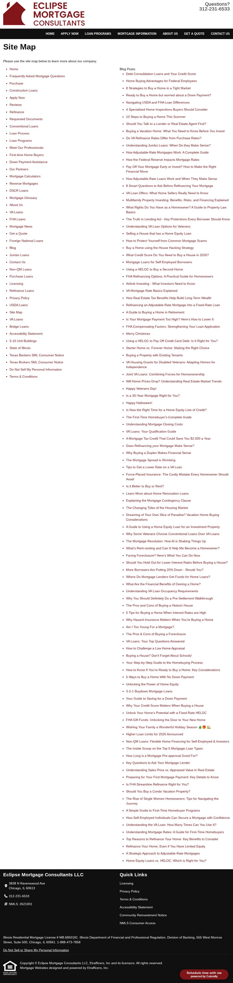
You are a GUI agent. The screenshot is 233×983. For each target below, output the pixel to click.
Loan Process (19, 133)
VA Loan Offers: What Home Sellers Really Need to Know (167, 193)
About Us (170, 33)
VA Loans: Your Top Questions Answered (155, 641)
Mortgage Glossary (23, 198)
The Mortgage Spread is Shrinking (150, 460)
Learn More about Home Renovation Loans (157, 493)
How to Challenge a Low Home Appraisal (155, 648)
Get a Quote (194, 33)
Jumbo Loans (19, 255)
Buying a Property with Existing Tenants (154, 355)
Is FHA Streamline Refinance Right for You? (157, 784)
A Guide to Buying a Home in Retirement (155, 312)
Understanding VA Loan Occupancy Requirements (162, 591)
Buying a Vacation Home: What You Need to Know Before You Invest (175, 131)
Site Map (16, 312)
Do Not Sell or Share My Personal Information (36, 950)
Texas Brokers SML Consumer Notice (36, 362)
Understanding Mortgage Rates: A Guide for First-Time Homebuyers (175, 832)
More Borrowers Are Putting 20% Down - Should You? (164, 570)
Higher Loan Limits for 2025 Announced (154, 734)
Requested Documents (26, 119)
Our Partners (19, 169)
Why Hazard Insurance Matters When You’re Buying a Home (169, 619)
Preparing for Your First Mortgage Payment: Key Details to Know (172, 777)
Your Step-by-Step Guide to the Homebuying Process (164, 662)
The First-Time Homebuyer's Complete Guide (159, 417)
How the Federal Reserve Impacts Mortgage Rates (162, 159)
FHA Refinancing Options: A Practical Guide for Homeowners (169, 276)
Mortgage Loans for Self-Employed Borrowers (159, 262)
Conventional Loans (24, 126)
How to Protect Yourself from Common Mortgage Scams (166, 241)
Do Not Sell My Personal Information (36, 369)
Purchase (16, 83)
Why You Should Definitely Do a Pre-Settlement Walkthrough (169, 598)
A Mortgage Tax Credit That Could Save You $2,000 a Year (168, 438)
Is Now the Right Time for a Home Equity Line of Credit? (166, 410)
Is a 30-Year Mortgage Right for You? (153, 395)
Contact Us (220, 33)
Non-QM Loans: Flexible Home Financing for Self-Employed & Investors (177, 741)
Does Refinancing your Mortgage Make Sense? (160, 446)
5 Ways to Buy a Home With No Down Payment (160, 677)
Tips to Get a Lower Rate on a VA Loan (154, 467)
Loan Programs (98, 33)
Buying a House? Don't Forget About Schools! (159, 655)
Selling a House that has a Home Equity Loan (158, 233)
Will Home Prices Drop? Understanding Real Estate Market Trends (174, 381)
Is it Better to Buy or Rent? (145, 486)
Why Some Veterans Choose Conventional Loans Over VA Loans (172, 534)
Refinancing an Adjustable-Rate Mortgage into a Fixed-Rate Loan (173, 305)
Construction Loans (24, 90)
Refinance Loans (22, 290)
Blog (13, 248)
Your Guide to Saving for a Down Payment (156, 698)
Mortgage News (21, 226)
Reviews (16, 104)
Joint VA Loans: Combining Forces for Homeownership (165, 374)
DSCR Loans (19, 190)
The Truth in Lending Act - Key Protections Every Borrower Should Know (178, 219)
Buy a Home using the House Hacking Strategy (160, 248)
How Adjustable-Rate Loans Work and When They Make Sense (171, 179)
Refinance (17, 112)
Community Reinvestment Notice (143, 915)
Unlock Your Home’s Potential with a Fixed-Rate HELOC (166, 713)
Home (50, 33)
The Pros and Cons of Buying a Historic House (159, 605)
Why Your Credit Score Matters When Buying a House (165, 705)
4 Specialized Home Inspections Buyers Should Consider (167, 109)
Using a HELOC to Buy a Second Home (154, 269)
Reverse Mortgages (24, 183)
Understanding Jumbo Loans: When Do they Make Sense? (168, 145)
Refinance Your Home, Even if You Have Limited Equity (165, 846)
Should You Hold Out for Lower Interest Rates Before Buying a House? (177, 562)
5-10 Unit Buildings (23, 341)
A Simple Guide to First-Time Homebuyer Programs (163, 810)
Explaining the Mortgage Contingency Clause (158, 500)
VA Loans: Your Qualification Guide (151, 431)
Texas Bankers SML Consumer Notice (37, 355)
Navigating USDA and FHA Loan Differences (158, 102)
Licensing (16, 283)
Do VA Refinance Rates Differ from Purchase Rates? (163, 138)
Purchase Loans (21, 276)
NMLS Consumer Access (137, 923)
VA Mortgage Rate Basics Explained (151, 290)
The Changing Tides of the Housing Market (157, 508)
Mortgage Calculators (25, 176)
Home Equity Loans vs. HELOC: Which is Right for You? (166, 860)
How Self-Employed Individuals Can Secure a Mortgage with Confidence (178, 818)
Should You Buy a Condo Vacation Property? (158, 791)
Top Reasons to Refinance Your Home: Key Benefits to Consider (172, 839)
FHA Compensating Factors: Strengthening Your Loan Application (173, 326)
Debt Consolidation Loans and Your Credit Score (161, 74)
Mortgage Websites (34, 968)
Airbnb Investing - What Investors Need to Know (160, 283)
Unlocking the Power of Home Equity (152, 684)
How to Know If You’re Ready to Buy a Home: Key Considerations (173, 670)
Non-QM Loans (21, 269)
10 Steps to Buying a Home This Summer (156, 117)
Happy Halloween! (139, 403)
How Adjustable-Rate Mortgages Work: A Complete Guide (167, 152)
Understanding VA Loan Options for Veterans (158, 226)
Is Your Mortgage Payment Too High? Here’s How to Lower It (170, 319)
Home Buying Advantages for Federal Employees (161, 81)
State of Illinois (20, 348)
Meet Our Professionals (26, 147)
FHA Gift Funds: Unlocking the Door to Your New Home (165, 720)
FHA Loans (17, 219)
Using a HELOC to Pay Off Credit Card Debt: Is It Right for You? (172, 341)
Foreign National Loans (26, 241)
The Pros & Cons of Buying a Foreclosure (156, 634)
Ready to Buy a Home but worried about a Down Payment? (168, 95)
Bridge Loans (19, 326)
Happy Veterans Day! (141, 388)
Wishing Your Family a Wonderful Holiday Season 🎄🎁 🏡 (168, 727)
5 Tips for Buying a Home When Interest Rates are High (166, 612)
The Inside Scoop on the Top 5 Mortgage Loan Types (164, 748)
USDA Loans (19, 305)
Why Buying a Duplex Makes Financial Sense (158, 453)
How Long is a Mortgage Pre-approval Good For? (162, 756)
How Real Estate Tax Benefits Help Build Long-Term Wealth (168, 298)
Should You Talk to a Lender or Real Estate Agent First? (166, 124)
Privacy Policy (19, 298)
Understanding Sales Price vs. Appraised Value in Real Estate (170, 770)
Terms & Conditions (24, 376)
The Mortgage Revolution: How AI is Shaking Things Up (166, 541)
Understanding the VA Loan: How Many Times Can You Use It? (171, 825)
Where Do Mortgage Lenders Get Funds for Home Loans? (168, 577)
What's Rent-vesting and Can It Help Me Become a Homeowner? (173, 548)
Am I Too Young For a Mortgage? (150, 627)
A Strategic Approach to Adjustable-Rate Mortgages (163, 853)
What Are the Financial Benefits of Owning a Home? (163, 584)
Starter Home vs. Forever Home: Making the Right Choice (167, 348)
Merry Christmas (138, 333)
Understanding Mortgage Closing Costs (154, 424)
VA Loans (16, 212)
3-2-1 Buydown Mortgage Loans (149, 691)
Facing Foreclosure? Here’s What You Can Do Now (163, 555)
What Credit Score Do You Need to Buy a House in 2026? (167, 255)
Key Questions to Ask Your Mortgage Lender (158, 763)
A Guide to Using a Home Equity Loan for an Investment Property (173, 527)
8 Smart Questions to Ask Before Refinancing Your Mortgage (169, 186)
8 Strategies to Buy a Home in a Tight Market (158, 88)
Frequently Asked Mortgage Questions (37, 76)
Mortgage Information (137, 33)
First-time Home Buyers (27, 155)
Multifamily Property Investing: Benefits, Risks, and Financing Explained (177, 200)
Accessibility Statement (26, 333)
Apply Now (70, 33)
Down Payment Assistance (29, 162)
